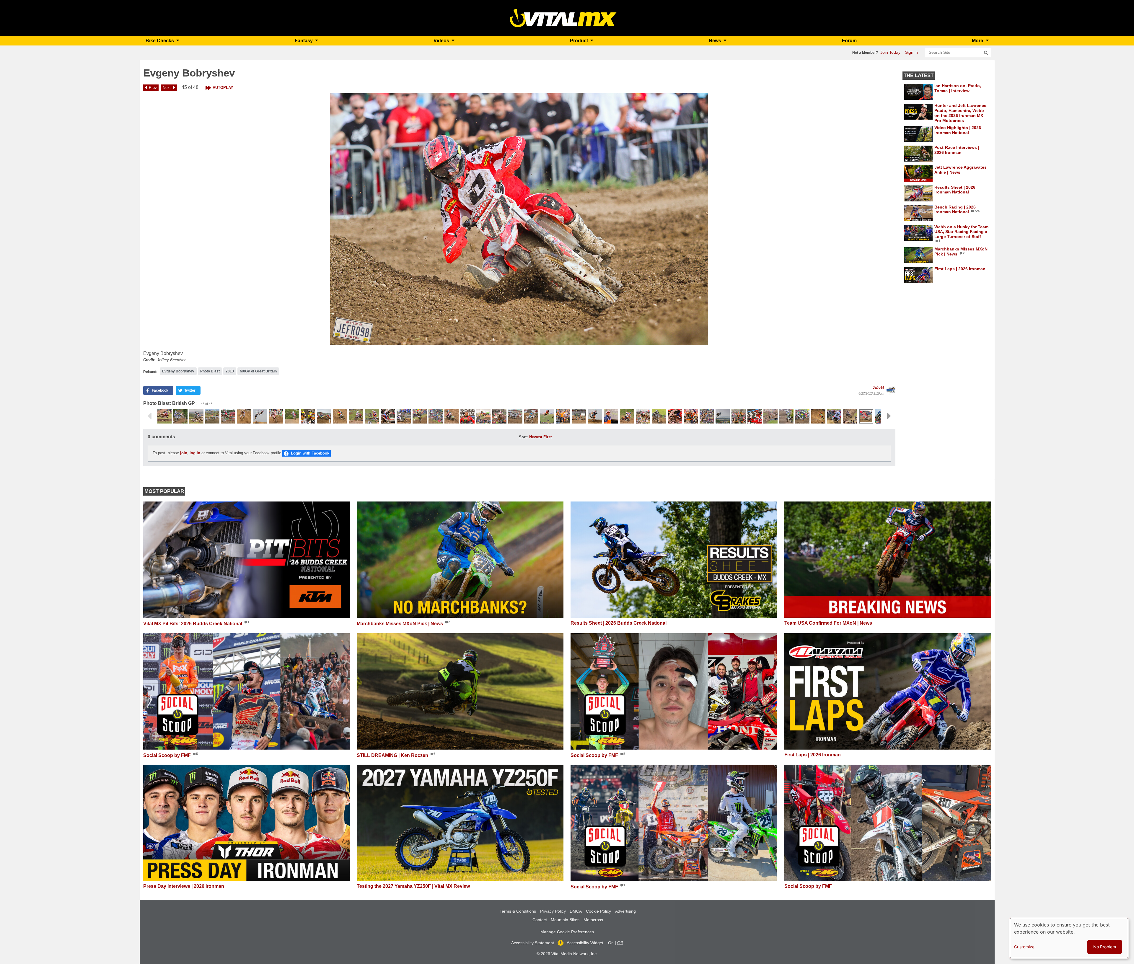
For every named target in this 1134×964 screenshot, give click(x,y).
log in (195, 453)
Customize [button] (1024, 946)
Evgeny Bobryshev (178, 371)
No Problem (1104, 946)
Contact (539, 919)
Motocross (593, 919)
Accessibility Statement (532, 942)
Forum (849, 40)
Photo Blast (210, 371)
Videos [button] (442, 40)
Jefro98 (878, 387)
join (183, 453)
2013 (230, 371)
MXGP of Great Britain (258, 371)
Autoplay (223, 87)
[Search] (986, 53)
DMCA (576, 911)
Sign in (911, 52)
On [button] (611, 942)
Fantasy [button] (304, 40)
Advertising (625, 911)
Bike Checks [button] (160, 40)
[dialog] (1069, 938)
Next (167, 87)
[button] (519, 219)
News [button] (715, 40)
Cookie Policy (598, 911)
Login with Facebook (310, 453)
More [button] (978, 40)
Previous (149, 416)
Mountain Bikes (565, 919)
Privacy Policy (553, 911)
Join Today (890, 52)
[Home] (563, 17)
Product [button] (579, 40)
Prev (153, 87)
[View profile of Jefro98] (891, 390)
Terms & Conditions (518, 911)
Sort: (523, 437)
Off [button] (620, 942)
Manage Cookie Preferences (567, 931)
